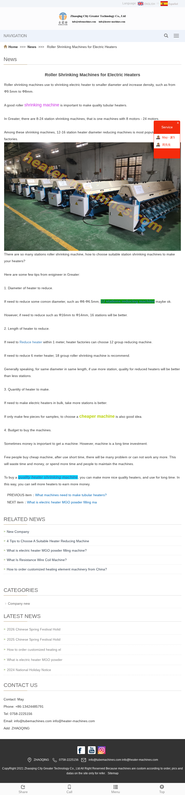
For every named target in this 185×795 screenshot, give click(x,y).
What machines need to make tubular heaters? (71, 495)
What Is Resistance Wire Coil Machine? (37, 560)
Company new (19, 603)
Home (13, 47)
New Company (18, 532)
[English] (146, 3)
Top (162, 792)
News (32, 47)
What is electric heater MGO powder (34, 660)
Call (69, 792)
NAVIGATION (15, 36)
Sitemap (113, 773)
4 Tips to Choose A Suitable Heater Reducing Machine (48, 541)
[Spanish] (169, 3)
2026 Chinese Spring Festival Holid (33, 629)
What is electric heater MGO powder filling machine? (47, 550)
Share (23, 792)
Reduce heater (31, 342)
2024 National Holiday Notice (29, 670)
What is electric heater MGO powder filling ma (62, 502)
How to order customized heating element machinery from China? (57, 569)
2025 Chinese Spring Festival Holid (33, 639)
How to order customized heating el (34, 649)
